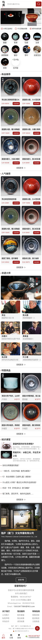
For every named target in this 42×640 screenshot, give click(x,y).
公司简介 (5, 615)
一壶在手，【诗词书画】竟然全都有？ (16, 471)
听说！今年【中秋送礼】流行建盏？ (16, 488)
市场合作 (5, 621)
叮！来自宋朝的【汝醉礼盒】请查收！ (17, 477)
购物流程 (35, 615)
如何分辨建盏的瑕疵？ (11, 465)
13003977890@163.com (24, 606)
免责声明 (5, 618)
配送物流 (35, 618)
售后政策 (20, 618)
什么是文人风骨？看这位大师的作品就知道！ (19, 482)
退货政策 (20, 621)
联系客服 (20, 615)
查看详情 (21, 580)
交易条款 (35, 621)
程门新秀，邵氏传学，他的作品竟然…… (17, 494)
